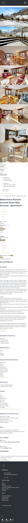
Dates (1, 225)
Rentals (4, 484)
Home (3, 483)
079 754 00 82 (7, 473)
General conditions (6, 496)
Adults (1, 230)
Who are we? (5, 489)
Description (3, 174)
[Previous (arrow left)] (0, 173)
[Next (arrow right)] (2, 173)
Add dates (2, 228)
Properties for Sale (6, 486)
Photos (2, 166)
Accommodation (7, 193)
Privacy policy (5, 500)
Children (2, 236)
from (1, 222)
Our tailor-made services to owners (10, 487)
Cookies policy (5, 497)
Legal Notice (5, 499)
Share (2, 169)
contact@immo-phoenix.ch (10, 474)
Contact (4, 490)
